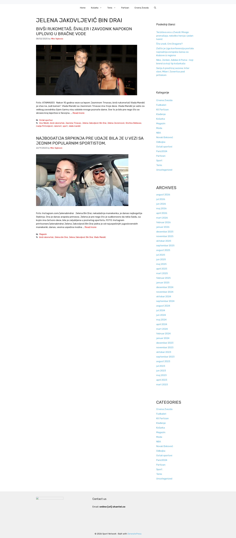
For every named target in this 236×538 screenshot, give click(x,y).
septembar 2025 (165, 245)
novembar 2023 (164, 347)
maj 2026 (161, 208)
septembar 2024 (165, 301)
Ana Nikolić (44, 123)
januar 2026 (162, 227)
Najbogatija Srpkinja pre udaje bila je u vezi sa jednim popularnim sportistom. (89, 141)
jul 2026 (160, 199)
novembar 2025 (164, 236)
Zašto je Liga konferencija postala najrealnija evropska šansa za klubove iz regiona (175, 52)
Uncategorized (164, 169)
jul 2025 (160, 254)
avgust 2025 (163, 250)
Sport (159, 160)
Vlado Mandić (100, 237)
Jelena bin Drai (61, 237)
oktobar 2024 (163, 296)
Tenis (109, 8)
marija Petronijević (44, 126)
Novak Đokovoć (164, 137)
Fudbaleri (161, 105)
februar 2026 (163, 222)
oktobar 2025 (163, 241)
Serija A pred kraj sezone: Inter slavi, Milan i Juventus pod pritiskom (172, 71)
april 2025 (161, 268)
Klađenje (161, 114)
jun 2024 (161, 315)
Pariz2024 (161, 151)
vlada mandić (75, 126)
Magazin (43, 234)
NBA (158, 132)
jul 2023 (160, 366)
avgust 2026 (163, 194)
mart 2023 (162, 384)
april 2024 (161, 324)
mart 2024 (162, 329)
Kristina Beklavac (133, 123)
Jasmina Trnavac (73, 123)
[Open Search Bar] (155, 7)
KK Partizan (162, 109)
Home (82, 8)
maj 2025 (161, 264)
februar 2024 (163, 333)
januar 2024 (162, 338)
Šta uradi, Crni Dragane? (169, 43)
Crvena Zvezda (142, 8)
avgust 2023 (163, 361)
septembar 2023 (165, 356)
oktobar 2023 (163, 352)
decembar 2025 (164, 231)
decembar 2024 (164, 287)
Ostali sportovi (46, 120)
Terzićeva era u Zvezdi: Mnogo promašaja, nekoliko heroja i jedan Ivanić (174, 35)
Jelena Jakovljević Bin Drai (94, 123)
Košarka (94, 8)
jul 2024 (160, 310)
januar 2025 (162, 282)
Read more (78, 113)
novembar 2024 (164, 291)
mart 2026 (162, 217)
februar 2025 (163, 278)
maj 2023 (161, 375)
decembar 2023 (164, 342)
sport (65, 126)
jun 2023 (161, 370)
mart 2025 (162, 273)
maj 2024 (161, 319)
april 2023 (161, 379)
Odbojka (160, 142)
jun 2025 (161, 259)
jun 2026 (161, 203)
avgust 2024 (163, 305)
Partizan (125, 8)
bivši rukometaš (57, 123)
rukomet (58, 126)
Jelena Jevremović (116, 123)
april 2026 (161, 213)
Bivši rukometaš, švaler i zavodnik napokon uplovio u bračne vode (84, 31)
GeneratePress (134, 534)
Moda (159, 128)
